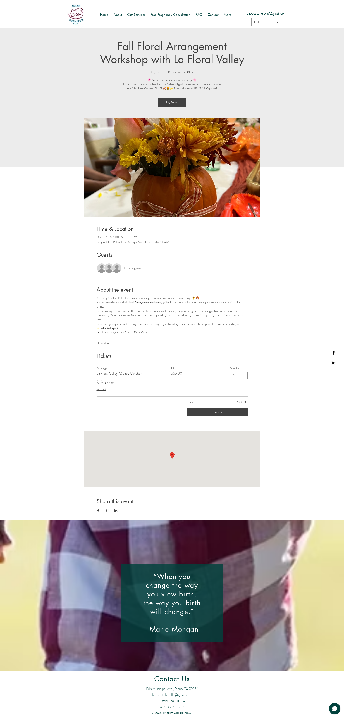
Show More (103, 343)
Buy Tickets (172, 102)
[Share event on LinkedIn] (116, 510)
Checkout (217, 412)
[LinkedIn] (333, 362)
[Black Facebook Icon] (333, 353)
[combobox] (239, 375)
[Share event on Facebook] (98, 510)
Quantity (234, 368)
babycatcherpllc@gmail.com (266, 13)
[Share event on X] (107, 510)
